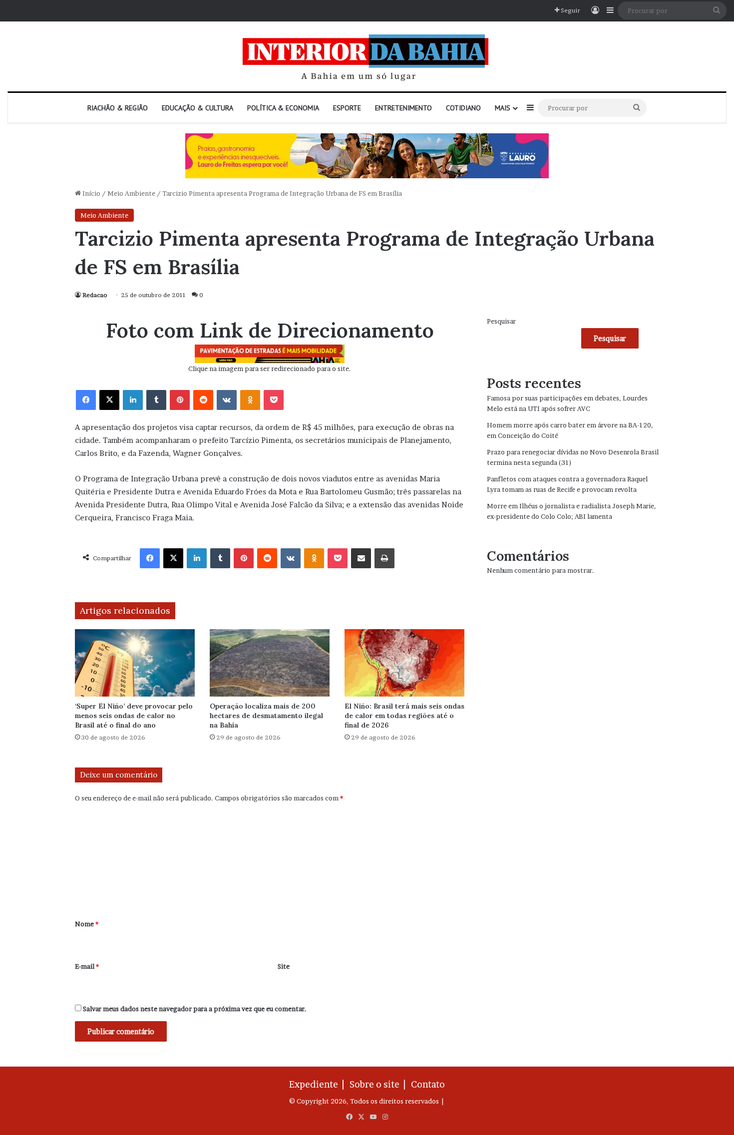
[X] (109, 400)
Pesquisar (501, 321)
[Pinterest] (180, 400)
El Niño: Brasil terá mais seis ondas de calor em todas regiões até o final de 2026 (404, 716)
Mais (502, 107)
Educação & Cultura (197, 107)
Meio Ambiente (131, 193)
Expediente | (318, 1084)
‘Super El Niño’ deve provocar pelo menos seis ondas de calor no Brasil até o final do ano (134, 716)
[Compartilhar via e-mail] (361, 558)
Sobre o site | (379, 1084)
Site (284, 966)
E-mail (87, 966)
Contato (428, 1084)
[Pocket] (274, 400)
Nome (86, 924)
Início (90, 193)
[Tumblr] (156, 400)
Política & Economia (283, 107)
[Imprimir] (384, 558)
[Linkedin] (133, 400)
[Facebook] (86, 400)
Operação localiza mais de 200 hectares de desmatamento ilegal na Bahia (266, 716)
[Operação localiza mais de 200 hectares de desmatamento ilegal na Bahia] (270, 663)
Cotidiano (463, 107)
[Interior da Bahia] (367, 56)
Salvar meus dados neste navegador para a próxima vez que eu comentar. (195, 1009)
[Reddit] (203, 400)
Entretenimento (403, 107)
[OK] (250, 400)
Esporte (347, 107)
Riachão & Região (117, 107)
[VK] (227, 400)
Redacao (94, 295)
